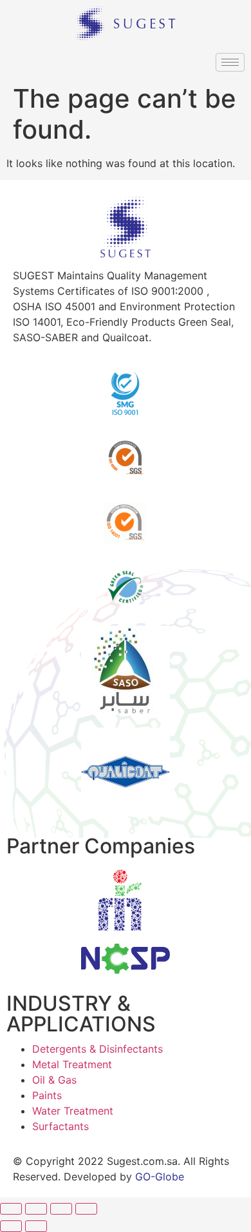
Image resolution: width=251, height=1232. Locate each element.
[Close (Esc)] (11, 1209)
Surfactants (60, 1126)
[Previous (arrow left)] (11, 1226)
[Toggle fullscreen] (61, 1209)
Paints (47, 1095)
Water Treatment (72, 1110)
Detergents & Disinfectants (97, 1048)
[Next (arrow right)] (36, 1226)
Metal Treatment (72, 1064)
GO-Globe (159, 1176)
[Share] (36, 1209)
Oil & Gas (54, 1079)
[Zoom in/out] (86, 1209)
